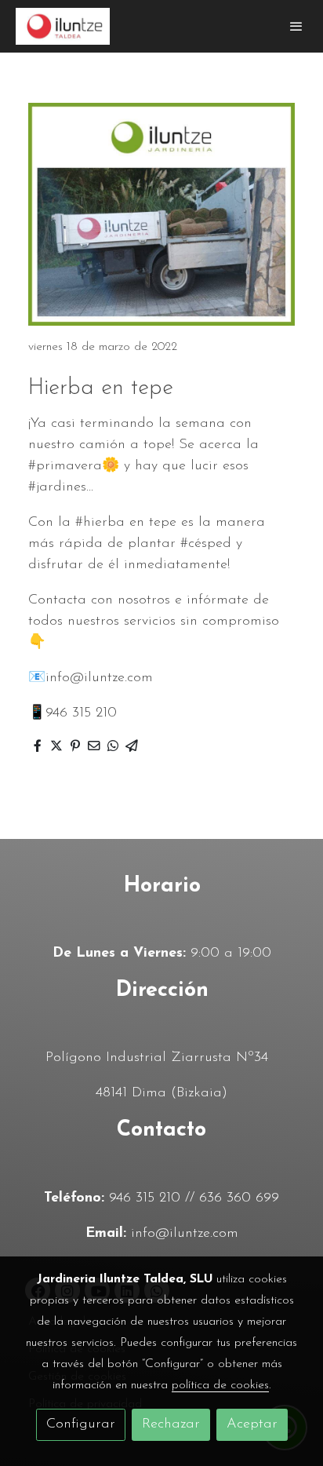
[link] (63, 26)
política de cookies (220, 1385)
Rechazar (171, 1424)
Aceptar (252, 1424)
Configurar (80, 1424)
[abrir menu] (296, 26)
